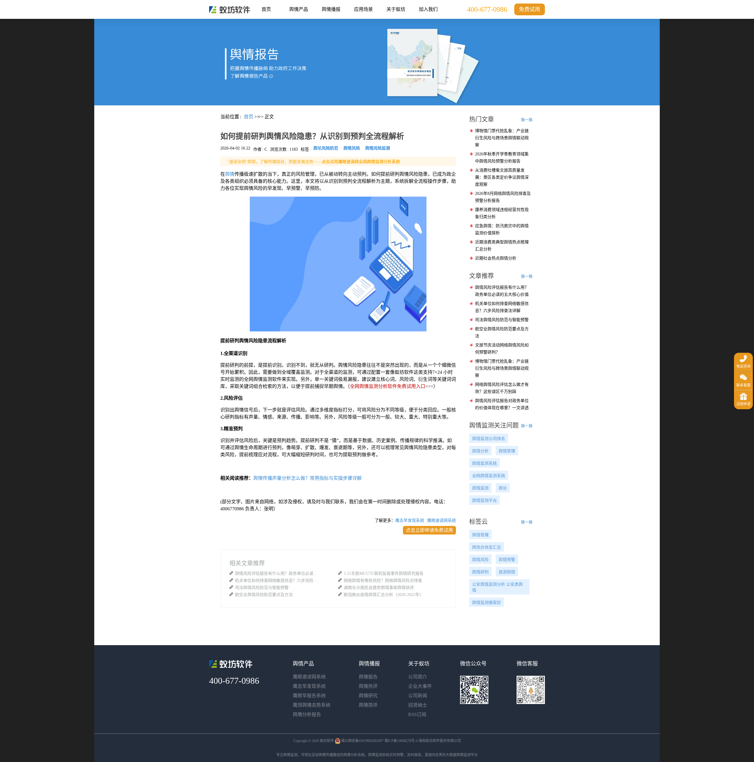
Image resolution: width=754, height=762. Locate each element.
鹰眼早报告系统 (309, 695)
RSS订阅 (417, 714)
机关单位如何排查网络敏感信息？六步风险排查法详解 (277, 580)
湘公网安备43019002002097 (362, 741)
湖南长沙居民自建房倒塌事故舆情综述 (379, 587)
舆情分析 (480, 451)
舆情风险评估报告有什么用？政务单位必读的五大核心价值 (277, 573)
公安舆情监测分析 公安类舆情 (497, 587)
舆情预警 (507, 559)
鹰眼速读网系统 (441, 520)
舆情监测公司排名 (488, 438)
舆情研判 (480, 572)
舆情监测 (480, 488)
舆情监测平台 (484, 500)
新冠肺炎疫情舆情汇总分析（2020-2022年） (384, 594)
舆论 (503, 488)
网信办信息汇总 (486, 547)
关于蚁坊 (395, 9)
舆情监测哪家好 (486, 602)
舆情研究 (368, 695)
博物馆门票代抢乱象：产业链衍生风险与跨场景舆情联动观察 (502, 138)
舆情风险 (480, 559)
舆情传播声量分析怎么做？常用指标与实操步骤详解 (307, 478)
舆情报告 (368, 676)
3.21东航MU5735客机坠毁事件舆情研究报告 (384, 573)
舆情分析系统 (354, 755)
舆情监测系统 (484, 463)
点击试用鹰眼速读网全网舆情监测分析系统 (361, 162)
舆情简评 (368, 705)
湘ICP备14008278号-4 (401, 741)
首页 (266, 9)
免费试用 (529, 9)
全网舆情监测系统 (488, 476)
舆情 (229, 174)
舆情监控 (229, 9)
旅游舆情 (507, 572)
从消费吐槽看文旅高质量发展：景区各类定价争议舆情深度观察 (502, 177)
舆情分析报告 (307, 714)
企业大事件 (420, 686)
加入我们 (428, 9)
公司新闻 (417, 695)
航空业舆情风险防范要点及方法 (264, 594)
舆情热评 (368, 686)
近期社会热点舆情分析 (495, 258)
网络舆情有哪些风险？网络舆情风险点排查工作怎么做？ (386, 580)
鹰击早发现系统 (409, 520)
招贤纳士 (417, 705)
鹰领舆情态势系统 (311, 705)
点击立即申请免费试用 (429, 530)
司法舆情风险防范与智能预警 (262, 587)
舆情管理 (507, 451)
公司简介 (417, 676)
